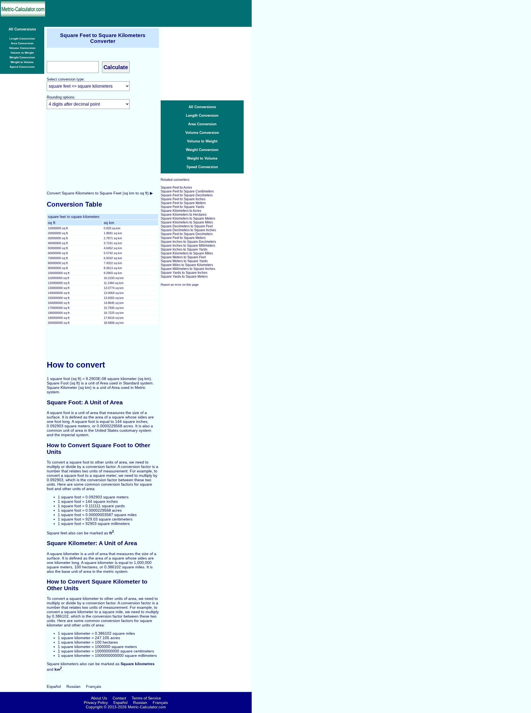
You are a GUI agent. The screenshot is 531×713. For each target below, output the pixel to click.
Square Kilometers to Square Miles (187, 222)
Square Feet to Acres (176, 187)
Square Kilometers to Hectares (184, 215)
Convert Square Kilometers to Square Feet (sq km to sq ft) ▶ (100, 193)
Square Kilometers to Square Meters (188, 218)
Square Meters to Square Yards (184, 261)
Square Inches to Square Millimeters (188, 246)
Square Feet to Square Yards (182, 207)
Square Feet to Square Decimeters (187, 195)
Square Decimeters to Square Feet (187, 226)
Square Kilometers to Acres (181, 211)
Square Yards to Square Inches (184, 273)
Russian (73, 686)
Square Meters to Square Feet (183, 257)
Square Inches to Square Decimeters (188, 242)
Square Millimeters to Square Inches (188, 269)
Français (93, 686)
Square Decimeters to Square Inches (188, 230)
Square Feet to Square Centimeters (187, 191)
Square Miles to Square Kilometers (187, 265)
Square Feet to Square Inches (183, 199)
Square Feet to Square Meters (183, 203)
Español (54, 686)
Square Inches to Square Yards (184, 249)
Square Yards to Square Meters (184, 277)
